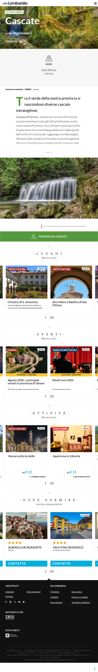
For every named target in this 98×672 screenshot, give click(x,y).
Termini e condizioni (80, 602)
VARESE (28, 89)
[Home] (14, 3)
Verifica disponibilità (49, 504)
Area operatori (34, 591)
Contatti (54, 597)
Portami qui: (53, 236)
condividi (11, 41)
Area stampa (56, 602)
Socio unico (76, 591)
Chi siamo (54, 591)
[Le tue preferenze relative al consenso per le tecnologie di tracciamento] (94, 668)
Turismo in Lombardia (14, 89)
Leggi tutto (49, 152)
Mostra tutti (49, 258)
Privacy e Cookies (79, 597)
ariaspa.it (9, 591)
